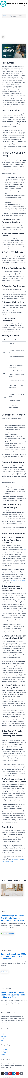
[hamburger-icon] (26, 9)
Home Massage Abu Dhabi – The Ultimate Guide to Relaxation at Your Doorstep (13, 918)
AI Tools (9, 15)
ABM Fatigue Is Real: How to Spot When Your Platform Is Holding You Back (13, 994)
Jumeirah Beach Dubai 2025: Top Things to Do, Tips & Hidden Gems (13, 956)
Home (4, 15)
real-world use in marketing (18, 580)
